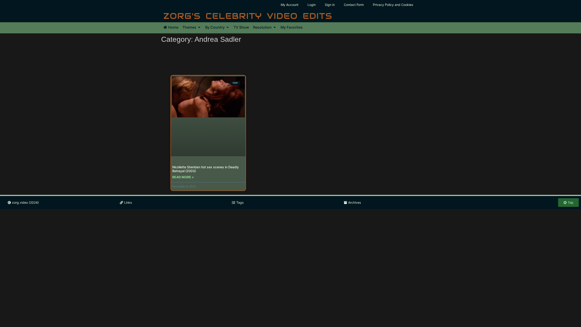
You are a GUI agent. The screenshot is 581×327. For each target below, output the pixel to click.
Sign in (330, 5)
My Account (289, 5)
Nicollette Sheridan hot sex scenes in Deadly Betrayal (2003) (205, 169)
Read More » (183, 177)
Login (312, 5)
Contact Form (354, 5)
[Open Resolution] (274, 27)
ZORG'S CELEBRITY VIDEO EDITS (247, 16)
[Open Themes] (199, 27)
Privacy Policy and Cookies (393, 5)
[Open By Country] (227, 27)
